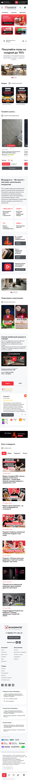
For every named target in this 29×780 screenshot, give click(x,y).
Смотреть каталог (8, 23)
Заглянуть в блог (20, 269)
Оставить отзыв (7, 415)
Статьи (25, 453)
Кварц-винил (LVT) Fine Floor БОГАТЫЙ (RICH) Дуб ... (11, 152)
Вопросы (16, 659)
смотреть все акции (16, 83)
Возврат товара (18, 654)
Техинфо (3, 656)
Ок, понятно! (8, 768)
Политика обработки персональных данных (12, 752)
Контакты (14, 12)
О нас (2, 650)
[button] (2, 8)
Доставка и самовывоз (20, 652)
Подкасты (17, 453)
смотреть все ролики (9, 302)
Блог (2, 659)
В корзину (12, 168)
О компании (5, 12)
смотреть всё (7, 448)
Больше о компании (18, 243)
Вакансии (4, 661)
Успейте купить (5, 680)
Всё (4, 453)
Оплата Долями (7, 32)
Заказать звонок (14, 637)
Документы (23, 12)
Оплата (16, 650)
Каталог (3, 668)
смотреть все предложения (11, 115)
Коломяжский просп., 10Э (8, 369)
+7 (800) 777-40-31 (13, 633)
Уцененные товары (6, 677)
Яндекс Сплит (20, 32)
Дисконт (3, 675)
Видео (10, 453)
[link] (16, 2)
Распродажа (4, 673)
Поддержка (17, 656)
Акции (3, 670)
